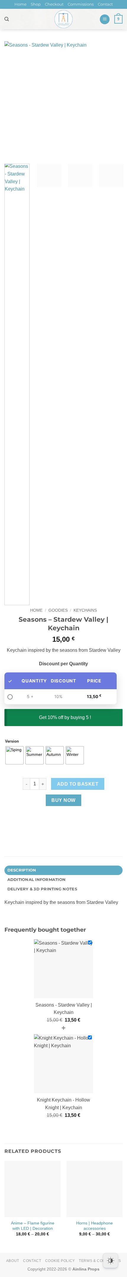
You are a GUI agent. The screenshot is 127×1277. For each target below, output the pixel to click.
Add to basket (77, 784)
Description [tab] (21, 870)
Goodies (58, 610)
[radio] (14, 755)
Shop (36, 4)
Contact (105, 4)
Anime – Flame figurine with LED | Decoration (32, 1226)
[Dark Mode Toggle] (110, 1260)
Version (12, 741)
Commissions (81, 4)
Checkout (54, 4)
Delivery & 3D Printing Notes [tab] (42, 889)
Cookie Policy (60, 1261)
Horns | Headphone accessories (94, 1226)
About (12, 1261)
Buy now (63, 800)
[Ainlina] (64, 19)
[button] (105, 19)
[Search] (6, 19)
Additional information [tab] (36, 879)
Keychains (85, 610)
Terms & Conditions (100, 1261)
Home (20, 4)
